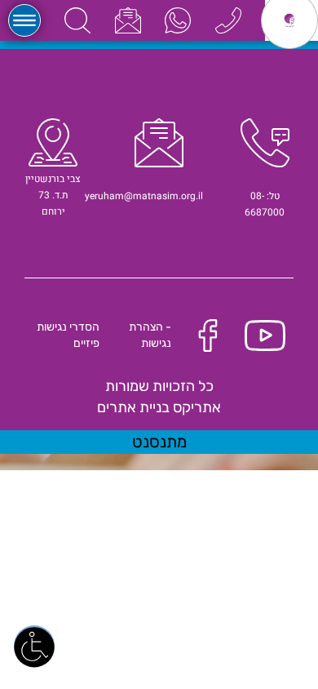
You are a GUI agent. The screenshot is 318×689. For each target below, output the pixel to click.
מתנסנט (159, 441)
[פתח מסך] (34, 645)
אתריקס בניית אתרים (159, 407)
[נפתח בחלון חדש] (178, 20)
